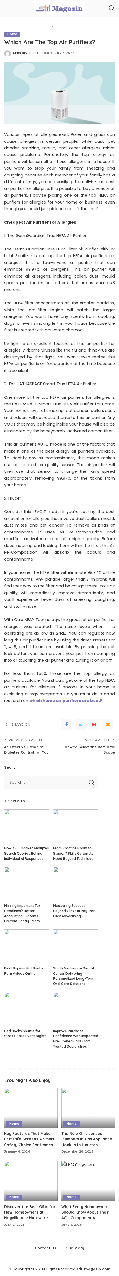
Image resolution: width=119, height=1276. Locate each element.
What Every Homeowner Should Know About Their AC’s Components (85, 1212)
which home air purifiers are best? (65, 700)
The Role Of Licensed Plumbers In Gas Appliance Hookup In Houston (86, 1139)
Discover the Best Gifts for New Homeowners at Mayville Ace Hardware (29, 1212)
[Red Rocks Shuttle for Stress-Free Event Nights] (26, 1009)
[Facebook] (66, 724)
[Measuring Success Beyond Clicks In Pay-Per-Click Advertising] (75, 883)
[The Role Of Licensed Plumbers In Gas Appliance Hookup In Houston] (88, 1108)
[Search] (111, 8)
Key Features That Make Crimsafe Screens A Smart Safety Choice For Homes (29, 1139)
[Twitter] (80, 724)
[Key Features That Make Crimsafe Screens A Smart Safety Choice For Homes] (31, 1108)
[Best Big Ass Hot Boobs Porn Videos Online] (26, 946)
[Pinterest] (94, 724)
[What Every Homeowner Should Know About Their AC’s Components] (88, 1181)
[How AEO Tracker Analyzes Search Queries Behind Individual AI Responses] (26, 826)
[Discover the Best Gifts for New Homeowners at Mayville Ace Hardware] (31, 1181)
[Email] (107, 724)
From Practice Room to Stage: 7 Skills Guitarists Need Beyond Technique (73, 853)
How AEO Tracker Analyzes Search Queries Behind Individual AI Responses (26, 853)
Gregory (20, 53)
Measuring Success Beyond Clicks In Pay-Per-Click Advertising (74, 910)
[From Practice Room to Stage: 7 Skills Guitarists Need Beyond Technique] (75, 826)
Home (12, 34)
